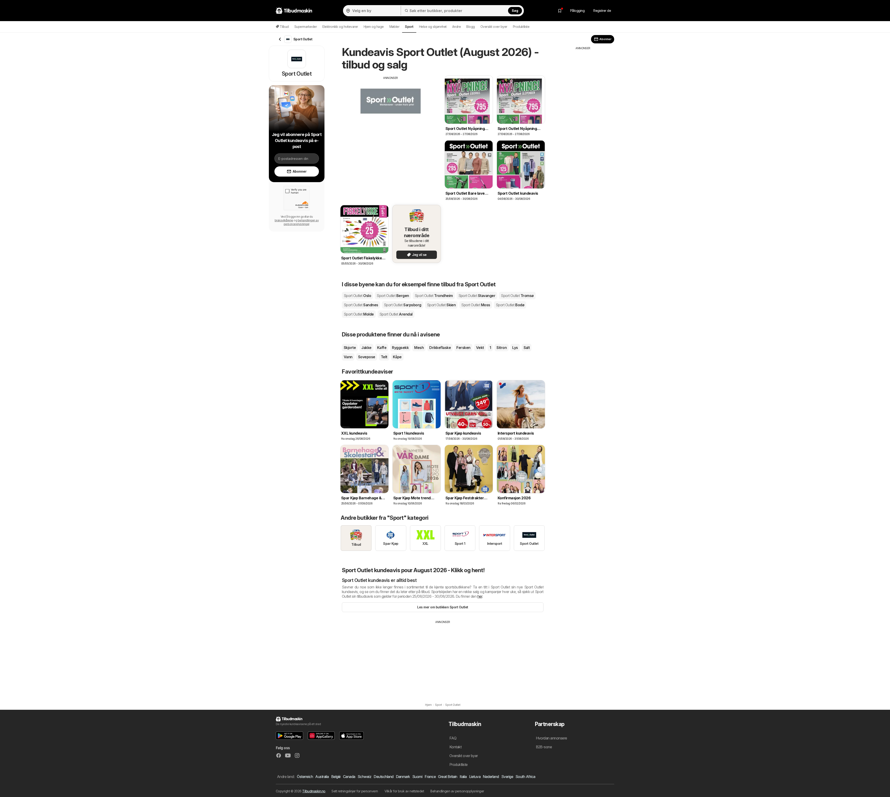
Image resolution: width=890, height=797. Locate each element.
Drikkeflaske (440, 347)
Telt (384, 357)
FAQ (452, 738)
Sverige (507, 776)
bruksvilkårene (284, 220)
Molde (359, 314)
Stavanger (477, 295)
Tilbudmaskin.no (313, 791)
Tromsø (517, 295)
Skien (441, 305)
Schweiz (364, 776)
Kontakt (455, 747)
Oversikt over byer (493, 27)
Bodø (510, 305)
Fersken (463, 347)
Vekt (480, 347)
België (336, 776)
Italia (463, 776)
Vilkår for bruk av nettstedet (404, 791)
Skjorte (350, 347)
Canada (349, 776)
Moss (475, 305)
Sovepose (366, 357)
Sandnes (361, 305)
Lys (515, 347)
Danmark (403, 776)
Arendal (396, 314)
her (479, 596)
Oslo (357, 295)
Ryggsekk (400, 347)
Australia (322, 776)
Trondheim (434, 295)
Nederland (491, 776)
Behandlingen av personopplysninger (457, 791)
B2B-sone (544, 747)
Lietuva (474, 776)
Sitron (501, 347)
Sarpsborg (402, 305)
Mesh (419, 347)
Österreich (305, 776)
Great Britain (447, 776)
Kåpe (397, 357)
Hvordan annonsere (551, 738)
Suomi (417, 776)
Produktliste (521, 27)
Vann (348, 357)
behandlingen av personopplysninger (301, 222)
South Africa (525, 776)
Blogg (470, 27)
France (430, 776)
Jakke (366, 347)
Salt (527, 347)
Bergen (393, 295)
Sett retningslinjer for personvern (354, 791)
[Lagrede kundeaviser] (560, 11)
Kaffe (381, 347)
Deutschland (383, 776)
